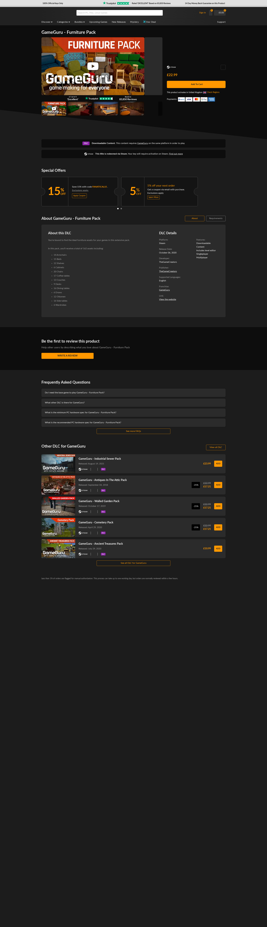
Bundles (79, 22)
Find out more (176, 154)
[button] (52, 3)
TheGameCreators (168, 271)
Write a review (67, 356)
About (195, 218)
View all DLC (216, 447)
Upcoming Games (98, 22)
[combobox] (136, 13)
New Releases (119, 22)
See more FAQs (133, 431)
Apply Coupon (79, 196)
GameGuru (142, 143)
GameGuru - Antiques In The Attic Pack (103, 480)
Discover (45, 22)
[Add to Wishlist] (223, 67)
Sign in (202, 13)
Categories (62, 22)
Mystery (134, 22)
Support (221, 22)
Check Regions (213, 92)
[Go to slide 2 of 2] (121, 208)
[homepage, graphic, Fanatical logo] (56, 12)
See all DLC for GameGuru (133, 563)
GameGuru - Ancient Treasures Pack (101, 543)
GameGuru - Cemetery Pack (96, 522)
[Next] (201, 191)
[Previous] (38, 191)
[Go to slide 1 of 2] (118, 208)
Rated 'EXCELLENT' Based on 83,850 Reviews (151, 3)
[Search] (160, 13)
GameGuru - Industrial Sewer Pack (100, 458)
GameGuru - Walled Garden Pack (99, 501)
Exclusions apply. (80, 190)
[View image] (53, 109)
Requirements (215, 218)
